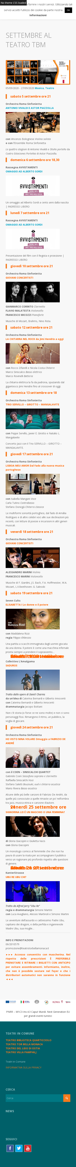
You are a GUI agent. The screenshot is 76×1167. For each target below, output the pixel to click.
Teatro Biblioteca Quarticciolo (28, 1040)
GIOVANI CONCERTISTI (19, 277)
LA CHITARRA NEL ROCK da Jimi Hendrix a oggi (35, 339)
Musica (39, 88)
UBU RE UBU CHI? (16, 877)
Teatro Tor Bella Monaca (24, 1044)
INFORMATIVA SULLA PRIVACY (23, 1067)
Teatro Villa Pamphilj (21, 1052)
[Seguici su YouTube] (27, 1148)
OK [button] (68, 10)
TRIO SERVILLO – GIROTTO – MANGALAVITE (32, 404)
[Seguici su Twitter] (18, 1148)
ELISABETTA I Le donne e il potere (27, 604)
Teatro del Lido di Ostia (23, 1048)
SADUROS (11, 665)
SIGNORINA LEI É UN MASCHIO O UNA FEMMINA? (35, 812)
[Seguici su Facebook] (10, 1148)
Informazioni (38, 15)
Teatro (49, 88)
